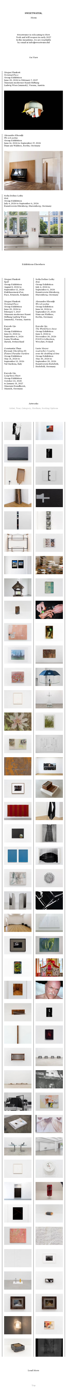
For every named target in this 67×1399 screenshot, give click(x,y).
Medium (37, 408)
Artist (12, 408)
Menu (34, 17)
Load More (33, 1370)
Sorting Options (50, 408)
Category (27, 408)
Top (34, 1385)
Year (19, 408)
